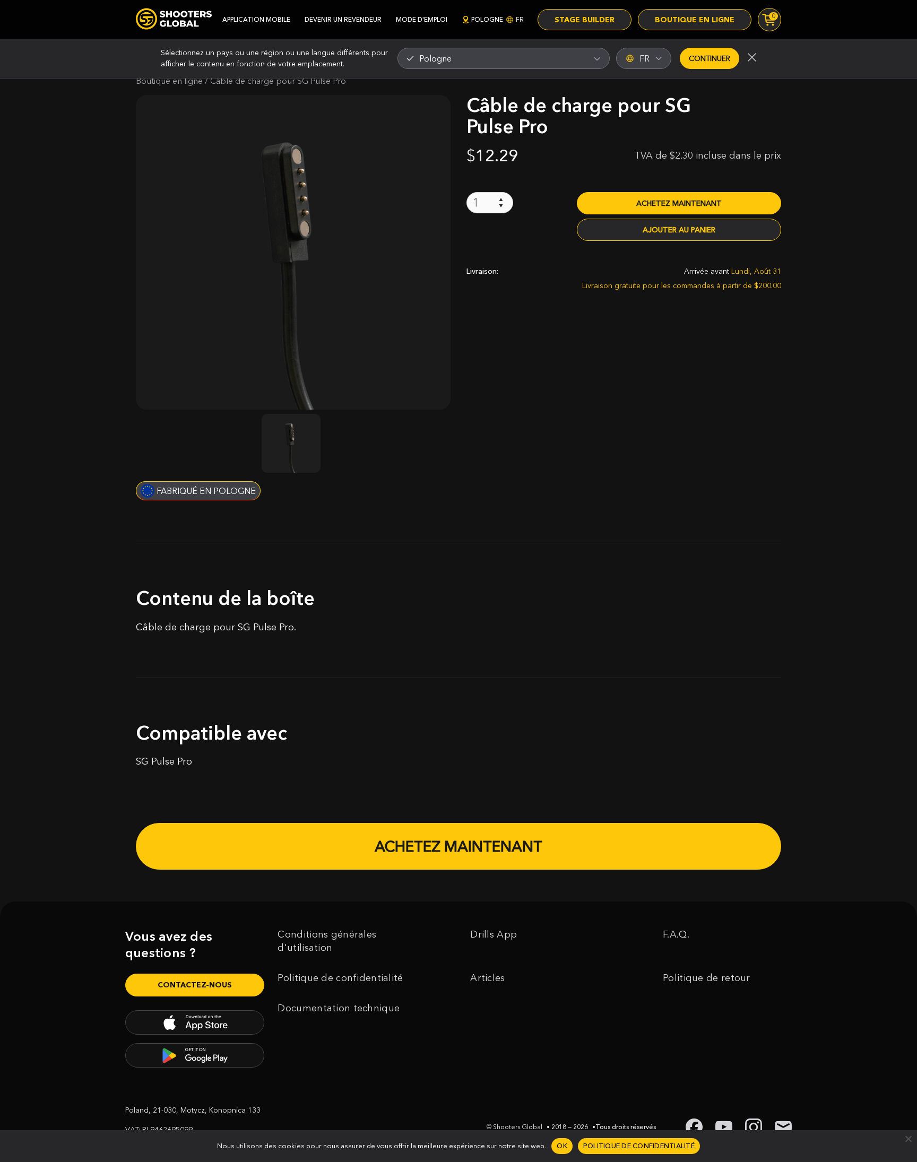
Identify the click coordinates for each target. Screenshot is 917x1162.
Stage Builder (585, 19)
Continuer (709, 58)
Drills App (493, 934)
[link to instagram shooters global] (753, 1126)
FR (644, 58)
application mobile (256, 19)
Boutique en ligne (694, 19)
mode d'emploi (421, 19)
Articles (487, 978)
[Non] (908, 1138)
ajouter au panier (679, 230)
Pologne (497, 19)
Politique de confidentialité (340, 978)
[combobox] (503, 58)
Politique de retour (706, 978)
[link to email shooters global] (783, 1126)
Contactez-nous (195, 985)
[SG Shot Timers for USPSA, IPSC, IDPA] (174, 19)
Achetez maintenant (679, 203)
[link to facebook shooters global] (694, 1126)
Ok (562, 1145)
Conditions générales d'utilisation (327, 941)
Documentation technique (339, 1008)
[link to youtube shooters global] (723, 1126)
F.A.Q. (676, 934)
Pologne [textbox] (435, 58)
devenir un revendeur (343, 19)
